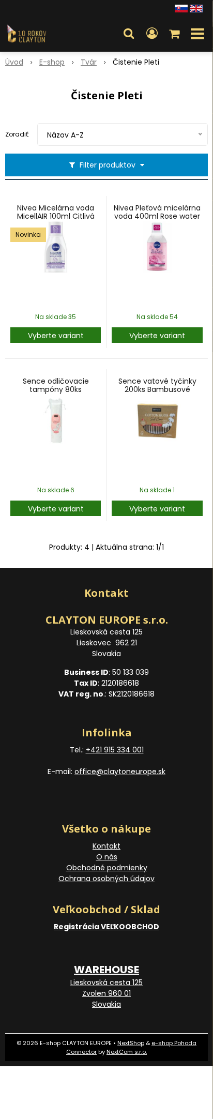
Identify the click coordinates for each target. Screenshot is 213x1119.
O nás (106, 857)
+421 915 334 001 (115, 750)
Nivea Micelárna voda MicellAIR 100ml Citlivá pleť (56, 216)
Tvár (89, 62)
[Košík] (175, 33)
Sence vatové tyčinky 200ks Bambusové (157, 385)
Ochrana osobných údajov (106, 878)
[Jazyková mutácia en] (196, 8)
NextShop (130, 1043)
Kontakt (106, 846)
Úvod (14, 62)
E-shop (52, 62)
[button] (128, 33)
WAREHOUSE (106, 969)
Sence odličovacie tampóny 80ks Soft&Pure (56, 389)
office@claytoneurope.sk (119, 771)
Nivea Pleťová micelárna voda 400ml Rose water (157, 212)
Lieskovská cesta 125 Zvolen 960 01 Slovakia (106, 993)
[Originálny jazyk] (181, 8)
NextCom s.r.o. (126, 1052)
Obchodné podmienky (106, 868)
